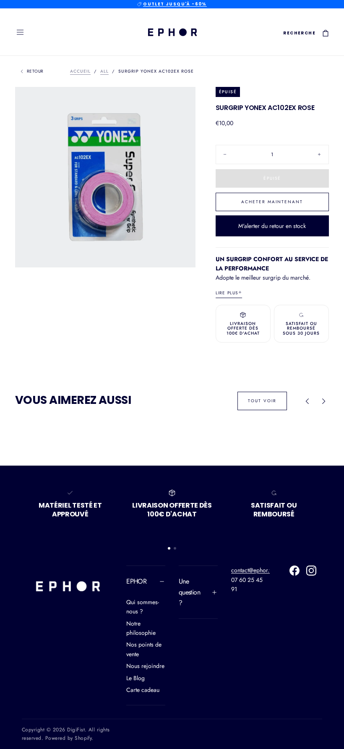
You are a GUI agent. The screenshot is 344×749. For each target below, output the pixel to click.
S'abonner (222, 453)
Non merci (172, 478)
